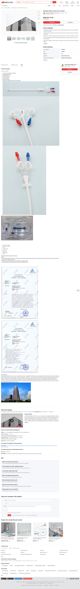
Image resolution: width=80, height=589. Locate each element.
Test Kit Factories (13, 570)
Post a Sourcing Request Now (31, 515)
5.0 (66, 66)
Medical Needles (42, 554)
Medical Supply (14, 7)
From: (6, 500)
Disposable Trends (13, 573)
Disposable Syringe (18, 445)
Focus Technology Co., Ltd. (32, 585)
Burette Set (24, 445)
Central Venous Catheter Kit (62, 570)
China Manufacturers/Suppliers (31, 581)
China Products (23, 581)
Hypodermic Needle (30, 445)
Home (2, 7)
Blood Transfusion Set (50, 445)
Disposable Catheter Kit (73, 570)
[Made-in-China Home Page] (7, 2)
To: (6, 503)
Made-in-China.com (35, 583)
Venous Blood (40, 570)
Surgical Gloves (37, 445)
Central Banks (33, 570)
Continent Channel (52, 581)
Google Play (10, 578)
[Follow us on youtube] (75, 578)
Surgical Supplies (5, 565)
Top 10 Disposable (5, 573)
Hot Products (18, 581)
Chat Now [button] (71, 22)
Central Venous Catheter (63, 550)
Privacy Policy (57, 585)
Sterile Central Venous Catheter (50, 570)
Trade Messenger (18, 578)
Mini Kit (27, 570)
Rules (78, 5)
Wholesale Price (46, 581)
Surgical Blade (43, 445)
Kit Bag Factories (21, 570)
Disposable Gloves (30, 565)
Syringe (8, 445)
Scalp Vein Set (5, 446)
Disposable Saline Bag (51, 565)
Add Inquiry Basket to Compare (21, 42)
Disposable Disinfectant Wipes (40, 565)
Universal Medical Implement (19, 565)
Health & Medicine (7, 7)
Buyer (54, 5)
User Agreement (46, 585)
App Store (4, 578)
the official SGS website (27, 411)
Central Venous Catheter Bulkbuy (24, 573)
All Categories (5, 5)
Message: (5, 506)
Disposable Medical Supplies (22, 7)
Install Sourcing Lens (28, 578)
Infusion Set (12, 445)
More (2, 575)
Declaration (51, 585)
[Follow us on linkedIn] (78, 578)
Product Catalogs (16, 548)
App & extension (65, 5)
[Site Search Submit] (54, 2)
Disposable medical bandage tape (26, 554)
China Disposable (5, 570)
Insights (63, 581)
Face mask (42, 550)
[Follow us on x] (72, 578)
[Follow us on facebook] (70, 578)
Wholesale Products (40, 581)
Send (9, 515)
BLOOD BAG (3, 552)
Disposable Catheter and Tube (6, 554)
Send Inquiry (51, 22)
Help (59, 5)
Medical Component (43, 552)
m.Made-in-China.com (42, 583)
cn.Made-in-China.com (50, 583)
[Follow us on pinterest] (76, 578)
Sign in (78, 2)
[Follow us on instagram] (73, 578)
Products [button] (18, 2)
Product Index (59, 581)
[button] (51, 2)
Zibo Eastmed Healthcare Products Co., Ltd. (53, 12)
